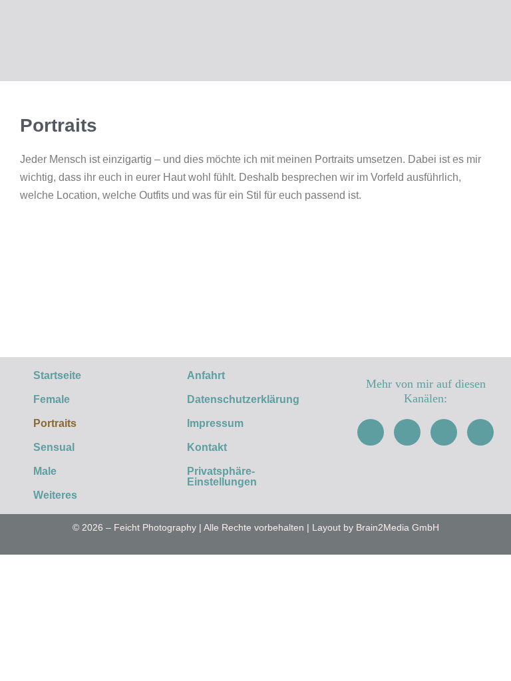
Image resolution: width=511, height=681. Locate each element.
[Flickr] (480, 432)
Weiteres (55, 495)
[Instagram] (407, 432)
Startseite (57, 375)
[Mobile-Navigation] (494, 42)
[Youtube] (443, 432)
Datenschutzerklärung (243, 399)
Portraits (55, 423)
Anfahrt (206, 375)
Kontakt (207, 447)
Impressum (215, 423)
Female (51, 399)
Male (45, 471)
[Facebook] (370, 432)
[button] (85, 495)
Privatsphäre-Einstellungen (222, 476)
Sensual (54, 447)
